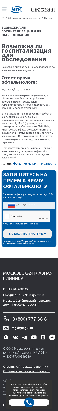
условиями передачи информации (18, 243)
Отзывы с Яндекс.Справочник (25, 366)
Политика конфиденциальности (27, 393)
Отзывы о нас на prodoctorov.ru (26, 371)
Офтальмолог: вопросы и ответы (24, 18)
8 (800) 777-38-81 (43, 9)
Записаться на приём (27, 234)
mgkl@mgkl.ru (22, 328)
